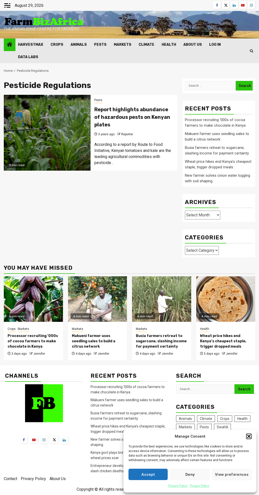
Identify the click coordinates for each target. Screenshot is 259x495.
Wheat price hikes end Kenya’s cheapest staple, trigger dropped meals (223, 341)
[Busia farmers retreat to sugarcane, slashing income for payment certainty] (161, 299)
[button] (248, 436)
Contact (10, 478)
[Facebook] (24, 439)
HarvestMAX (30, 44)
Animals (79, 44)
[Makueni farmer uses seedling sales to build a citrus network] (97, 299)
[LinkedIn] (64, 440)
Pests (100, 44)
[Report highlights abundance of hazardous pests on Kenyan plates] (47, 133)
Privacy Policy (177, 486)
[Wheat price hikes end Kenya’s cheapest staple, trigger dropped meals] (225, 299)
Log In (215, 44)
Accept (148, 474)
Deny (190, 474)
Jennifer (39, 353)
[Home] (9, 45)
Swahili (222, 427)
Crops (57, 44)
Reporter (127, 134)
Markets (122, 44)
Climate (146, 44)
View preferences (232, 474)
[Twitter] (54, 439)
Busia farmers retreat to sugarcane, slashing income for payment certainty (161, 341)
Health (169, 44)
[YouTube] (34, 439)
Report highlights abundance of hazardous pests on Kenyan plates (132, 117)
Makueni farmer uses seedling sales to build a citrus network (93, 341)
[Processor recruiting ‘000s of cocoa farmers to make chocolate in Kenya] (33, 299)
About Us (192, 44)
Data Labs (28, 57)
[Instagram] (44, 439)
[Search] (251, 51)
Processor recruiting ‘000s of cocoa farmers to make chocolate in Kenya (33, 341)
